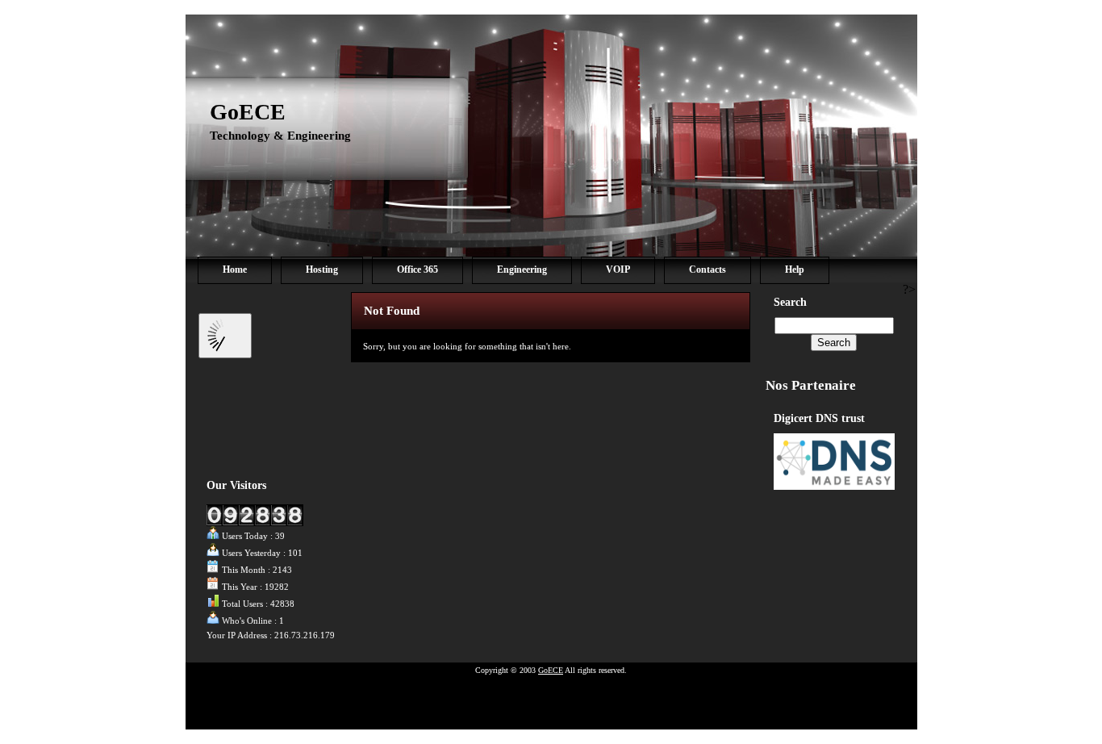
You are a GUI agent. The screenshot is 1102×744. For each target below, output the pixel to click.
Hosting (322, 269)
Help (794, 269)
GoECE (248, 111)
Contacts (707, 269)
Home (235, 269)
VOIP (618, 269)
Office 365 (417, 269)
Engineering (522, 269)
